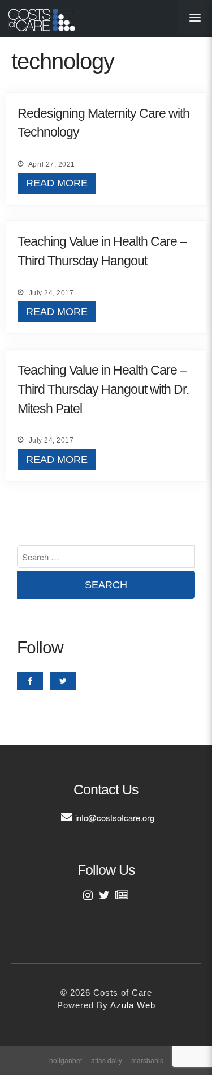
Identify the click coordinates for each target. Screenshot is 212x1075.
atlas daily (106, 1060)
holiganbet (65, 1060)
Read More (57, 183)
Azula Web (132, 1005)
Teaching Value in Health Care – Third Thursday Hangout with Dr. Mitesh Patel (103, 389)
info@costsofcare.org (114, 817)
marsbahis (147, 1060)
